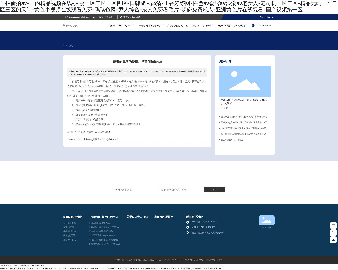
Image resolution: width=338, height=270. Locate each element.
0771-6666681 (263, 25)
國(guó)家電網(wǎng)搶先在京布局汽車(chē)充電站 (244, 117)
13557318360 (209, 221)
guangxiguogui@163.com (79, 17)
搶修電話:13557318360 (132, 17)
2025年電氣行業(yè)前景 (232, 140)
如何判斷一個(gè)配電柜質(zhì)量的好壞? (98, 139)
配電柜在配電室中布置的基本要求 (94, 132)
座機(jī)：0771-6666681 (106, 17)
